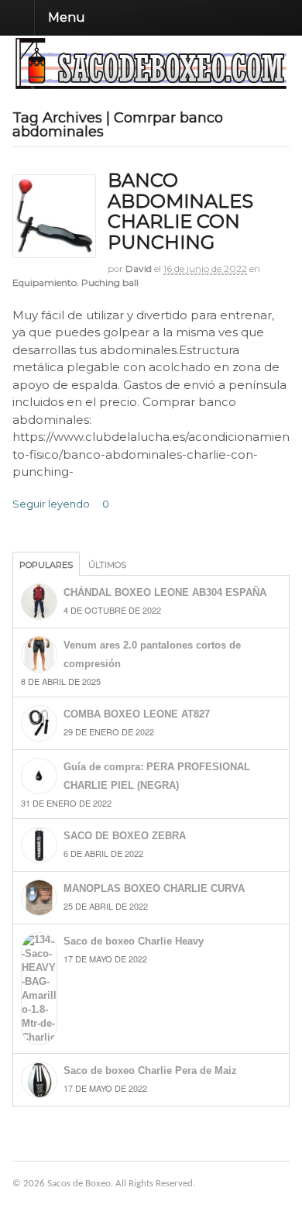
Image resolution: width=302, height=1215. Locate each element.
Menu (66, 17)
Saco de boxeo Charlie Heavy (133, 941)
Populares (46, 564)
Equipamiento (44, 282)
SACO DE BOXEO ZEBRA (124, 836)
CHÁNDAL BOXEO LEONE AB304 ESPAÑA (164, 592)
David (138, 268)
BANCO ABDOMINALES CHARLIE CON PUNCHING (180, 211)
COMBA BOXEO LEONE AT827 (136, 714)
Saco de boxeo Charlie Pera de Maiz (150, 1070)
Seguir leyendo (51, 503)
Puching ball (110, 282)
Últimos (107, 564)
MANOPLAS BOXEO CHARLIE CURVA (154, 888)
